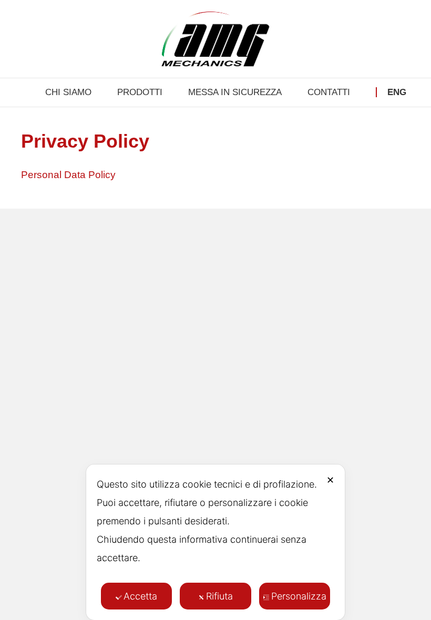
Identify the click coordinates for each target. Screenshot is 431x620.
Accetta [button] (140, 596)
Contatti (328, 92)
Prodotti (139, 92)
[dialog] (215, 542)
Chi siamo (68, 92)
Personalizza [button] (298, 596)
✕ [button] (330, 479)
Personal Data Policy (68, 174)
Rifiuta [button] (219, 596)
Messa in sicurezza (235, 92)
